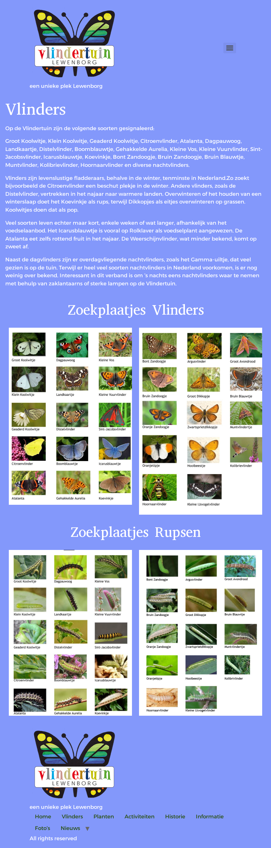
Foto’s (42, 828)
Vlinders (72, 816)
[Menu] (229, 48)
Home (43, 816)
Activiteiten (140, 816)
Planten (104, 816)
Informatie (210, 816)
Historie (175, 816)
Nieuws (70, 828)
